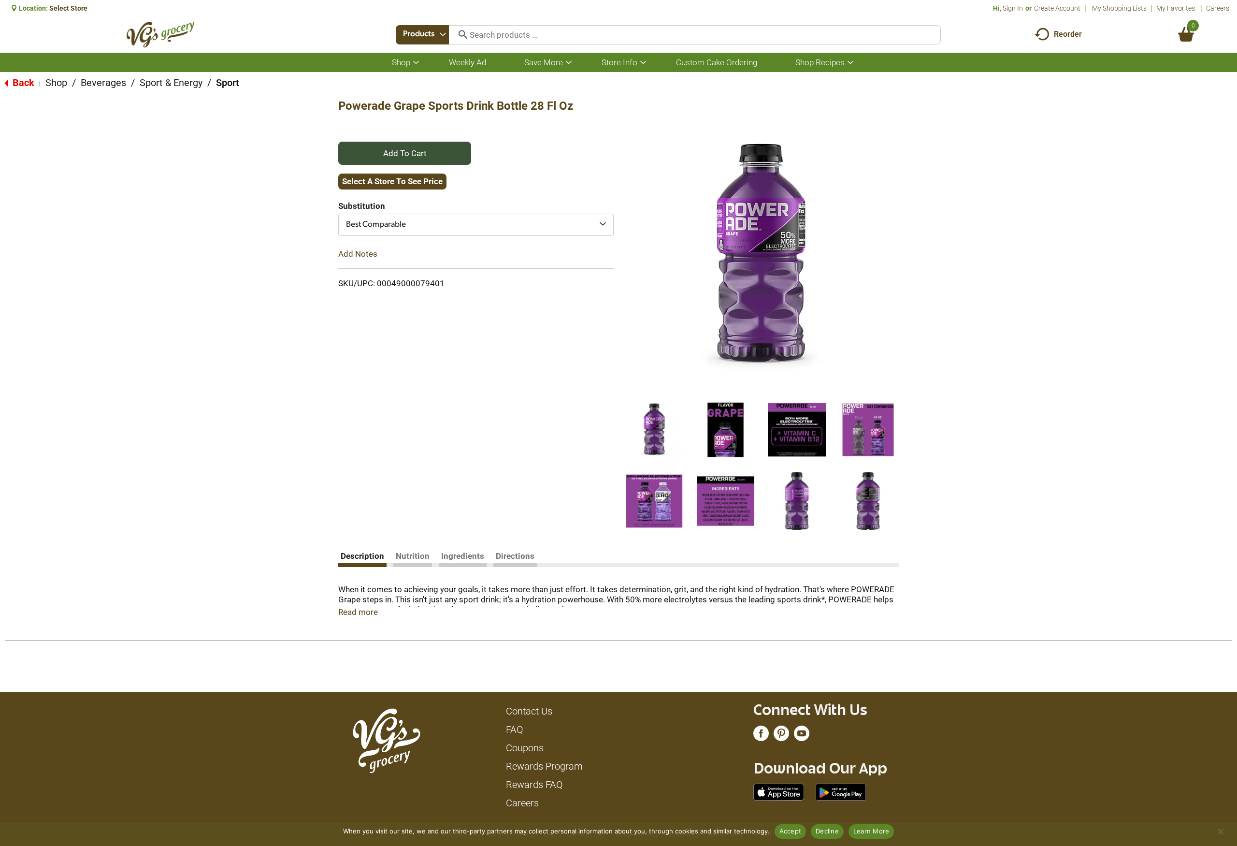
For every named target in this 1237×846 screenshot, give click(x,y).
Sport (227, 82)
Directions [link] (515, 556)
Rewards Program (544, 766)
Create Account (1057, 8)
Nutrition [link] (413, 556)
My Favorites (1175, 8)
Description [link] (362, 556)
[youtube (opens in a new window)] (801, 736)
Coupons (525, 748)
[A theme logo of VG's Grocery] (161, 34)
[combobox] (422, 34)
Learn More (871, 831)
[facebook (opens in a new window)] (761, 736)
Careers (1217, 8)
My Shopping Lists (1119, 8)
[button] (654, 430)
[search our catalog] (459, 34)
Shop (56, 82)
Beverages (103, 82)
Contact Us (529, 711)
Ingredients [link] (462, 556)
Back (22, 82)
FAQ (514, 729)
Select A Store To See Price (392, 181)
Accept (790, 831)
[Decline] (1220, 831)
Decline (827, 831)
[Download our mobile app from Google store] (841, 791)
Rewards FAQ (534, 784)
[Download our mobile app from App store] (778, 791)
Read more (358, 612)
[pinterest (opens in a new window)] (781, 736)
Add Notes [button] (357, 254)
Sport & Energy (171, 82)
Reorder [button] (1068, 34)
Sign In (1013, 8)
